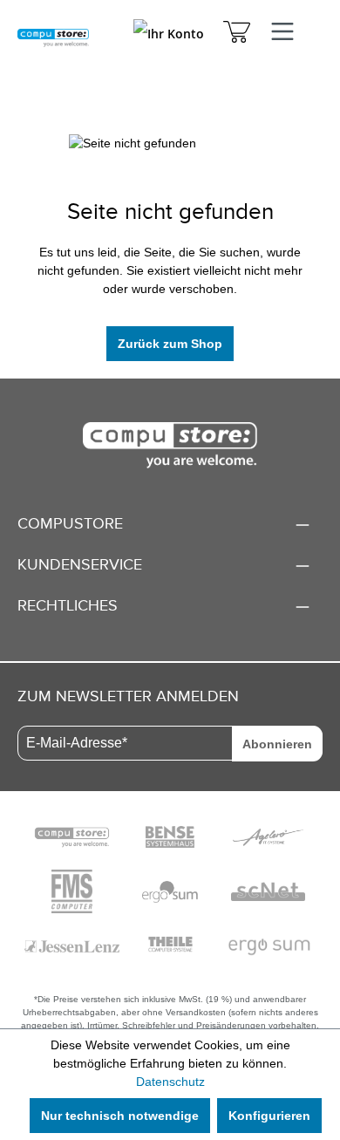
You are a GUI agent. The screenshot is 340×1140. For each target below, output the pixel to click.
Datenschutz (170, 1082)
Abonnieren (277, 744)
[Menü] (282, 32)
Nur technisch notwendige (120, 1116)
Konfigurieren (269, 1116)
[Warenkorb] (237, 34)
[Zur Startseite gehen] (53, 37)
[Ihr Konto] (169, 37)
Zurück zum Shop (170, 344)
